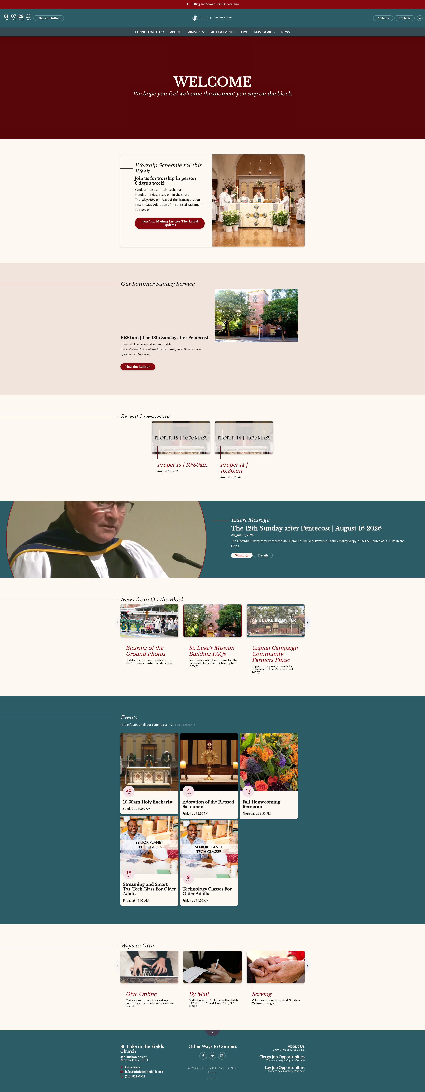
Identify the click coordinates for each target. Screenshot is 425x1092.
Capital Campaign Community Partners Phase (275, 654)
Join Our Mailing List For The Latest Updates (169, 223)
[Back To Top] (212, 1033)
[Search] (420, 18)
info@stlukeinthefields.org (143, 1071)
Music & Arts (264, 32)
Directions (132, 1067)
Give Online (141, 994)
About (175, 32)
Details (263, 555)
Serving (261, 994)
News (285, 32)
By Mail (199, 994)
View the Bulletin (138, 366)
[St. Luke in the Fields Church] (212, 18)
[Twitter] (212, 1056)
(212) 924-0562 (134, 1076)
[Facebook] (203, 1056)
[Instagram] (222, 1056)
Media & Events (222, 32)
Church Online (49, 18)
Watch (240, 555)
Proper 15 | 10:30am (182, 465)
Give (244, 32)
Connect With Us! (149, 32)
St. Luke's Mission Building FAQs (211, 651)
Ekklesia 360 (212, 1078)
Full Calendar (184, 725)
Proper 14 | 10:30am (233, 468)
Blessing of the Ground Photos (145, 651)
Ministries (195, 32)
